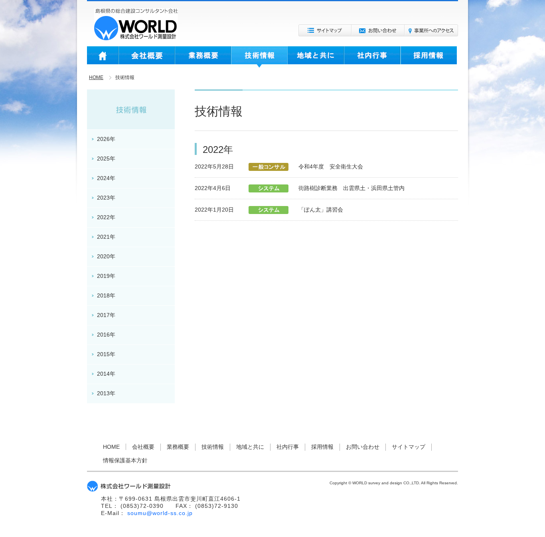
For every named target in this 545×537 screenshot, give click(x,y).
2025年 (106, 158)
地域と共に (315, 57)
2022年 (106, 217)
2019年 (106, 276)
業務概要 (203, 57)
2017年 (106, 315)
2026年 (106, 139)
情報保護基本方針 (125, 460)
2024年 (106, 178)
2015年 (106, 354)
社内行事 (372, 57)
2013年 (106, 393)
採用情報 (429, 57)
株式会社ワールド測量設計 (136, 24)
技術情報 (259, 57)
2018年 (106, 295)
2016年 (106, 334)
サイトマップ (324, 30)
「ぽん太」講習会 (320, 209)
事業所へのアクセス (431, 30)
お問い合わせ (378, 30)
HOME (102, 57)
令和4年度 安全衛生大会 (330, 166)
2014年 (106, 374)
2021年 (106, 237)
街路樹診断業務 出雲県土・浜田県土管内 (351, 188)
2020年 (106, 256)
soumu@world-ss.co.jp (160, 513)
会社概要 (146, 57)
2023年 (106, 197)
